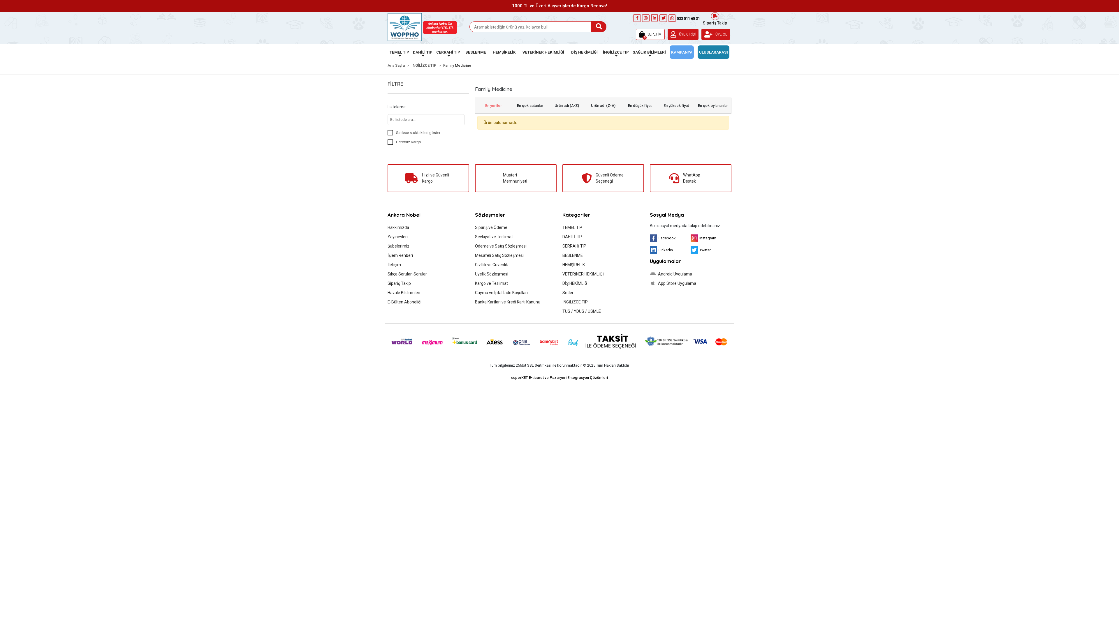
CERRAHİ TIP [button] (448, 52)
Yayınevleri (398, 236)
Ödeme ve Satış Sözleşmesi (501, 246)
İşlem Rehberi (400, 255)
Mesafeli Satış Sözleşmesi (499, 255)
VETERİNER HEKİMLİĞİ (583, 274)
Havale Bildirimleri (404, 292)
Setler (567, 292)
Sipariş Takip (715, 22)
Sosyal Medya (667, 215)
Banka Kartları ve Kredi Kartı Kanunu (507, 302)
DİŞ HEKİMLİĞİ (575, 283)
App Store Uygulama (676, 283)
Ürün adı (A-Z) (567, 105)
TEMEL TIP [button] (399, 52)
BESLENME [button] (475, 52)
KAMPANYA (681, 52)
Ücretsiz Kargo (408, 142)
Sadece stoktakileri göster (418, 132)
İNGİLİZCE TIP (575, 302)
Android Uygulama (674, 274)
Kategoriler (576, 215)
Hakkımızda (398, 227)
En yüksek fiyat (676, 105)
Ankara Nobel (404, 215)
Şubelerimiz (398, 246)
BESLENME (572, 255)
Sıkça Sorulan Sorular (407, 274)
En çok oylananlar (713, 105)
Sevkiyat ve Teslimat (494, 236)
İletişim (394, 264)
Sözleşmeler (490, 215)
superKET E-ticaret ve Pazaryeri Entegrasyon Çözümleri (559, 377)
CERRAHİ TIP (574, 246)
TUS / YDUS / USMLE (581, 311)
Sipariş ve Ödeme (491, 227)
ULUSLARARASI (713, 52)
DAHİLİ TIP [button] (422, 52)
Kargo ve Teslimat (491, 283)
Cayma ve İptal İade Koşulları (501, 292)
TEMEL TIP (572, 227)
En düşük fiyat (640, 105)
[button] (650, 34)
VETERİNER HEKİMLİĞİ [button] (543, 52)
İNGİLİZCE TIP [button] (616, 52)
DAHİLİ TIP (572, 236)
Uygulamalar (665, 261)
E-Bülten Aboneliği (404, 302)
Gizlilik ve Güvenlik (491, 264)
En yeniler (493, 105)
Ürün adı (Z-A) (603, 105)
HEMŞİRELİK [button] (504, 52)
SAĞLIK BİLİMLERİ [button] (649, 52)
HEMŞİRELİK (573, 264)
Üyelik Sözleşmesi (491, 274)
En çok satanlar (530, 105)
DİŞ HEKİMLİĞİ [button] (584, 52)
